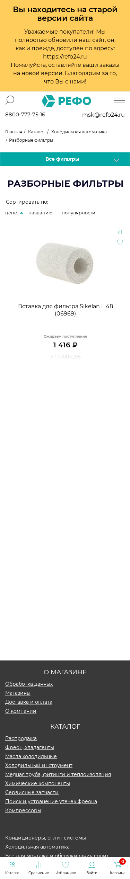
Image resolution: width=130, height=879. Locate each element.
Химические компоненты (37, 783)
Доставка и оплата (28, 702)
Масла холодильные (31, 756)
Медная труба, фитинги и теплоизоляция (58, 774)
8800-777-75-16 (25, 114)
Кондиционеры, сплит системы (45, 838)
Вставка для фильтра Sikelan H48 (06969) (65, 310)
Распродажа (21, 738)
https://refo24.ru (65, 56)
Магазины (18, 693)
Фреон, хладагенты (29, 747)
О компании (20, 711)
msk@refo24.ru (103, 115)
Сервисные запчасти (32, 792)
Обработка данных (29, 684)
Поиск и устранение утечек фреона (51, 801)
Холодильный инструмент (38, 765)
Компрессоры (23, 810)
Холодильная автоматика (37, 847)
